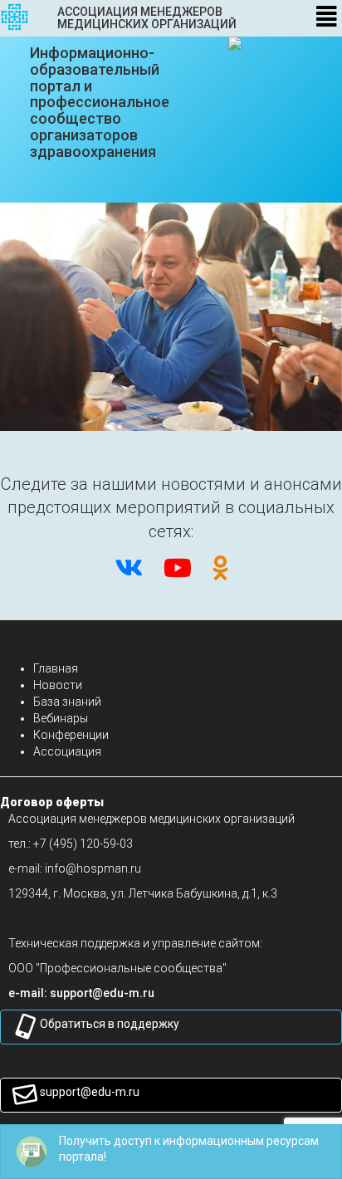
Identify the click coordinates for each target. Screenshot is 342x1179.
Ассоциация (67, 751)
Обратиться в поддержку (109, 1023)
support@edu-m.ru (89, 1091)
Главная (55, 668)
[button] (102, 993)
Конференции (71, 734)
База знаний (67, 701)
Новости (57, 685)
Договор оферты (52, 802)
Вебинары (60, 718)
